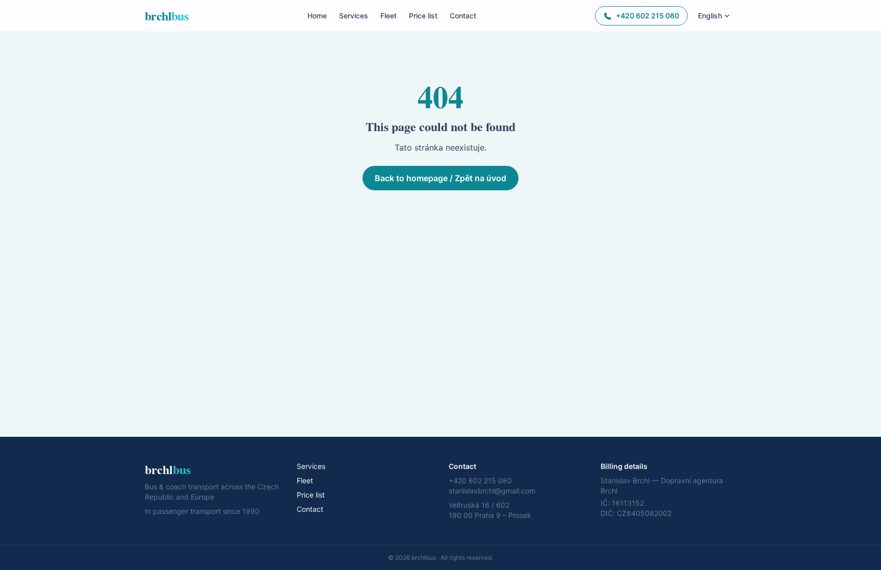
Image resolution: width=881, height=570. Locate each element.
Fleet (388, 15)
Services (353, 15)
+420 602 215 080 (647, 15)
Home (317, 15)
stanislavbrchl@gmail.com (492, 490)
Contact (463, 15)
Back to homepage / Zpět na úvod (440, 178)
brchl (166, 16)
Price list (423, 15)
